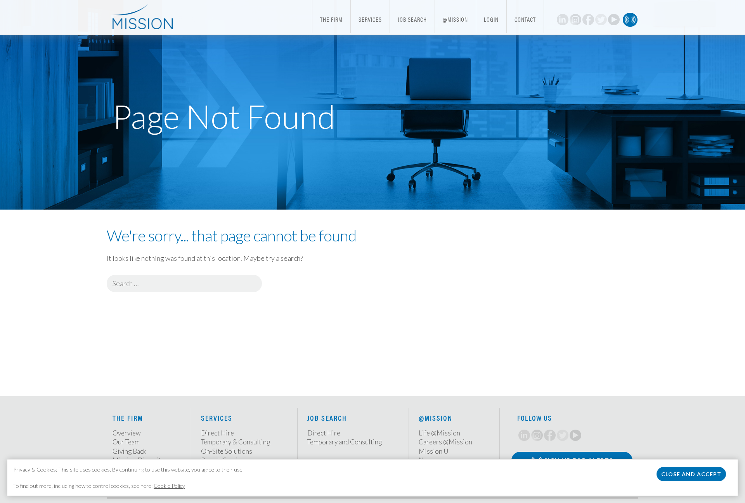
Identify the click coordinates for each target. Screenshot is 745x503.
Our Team (126, 442)
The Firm (331, 19)
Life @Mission (439, 433)
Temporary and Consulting (344, 442)
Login (491, 19)
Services (370, 19)
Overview (127, 433)
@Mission (455, 19)
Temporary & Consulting (235, 442)
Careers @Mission (445, 442)
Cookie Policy (169, 485)
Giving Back (129, 451)
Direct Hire (217, 433)
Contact (525, 19)
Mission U (434, 451)
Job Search (412, 19)
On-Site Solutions (226, 451)
